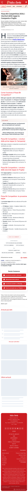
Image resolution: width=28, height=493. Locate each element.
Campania (18, 252)
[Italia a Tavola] (14, 2)
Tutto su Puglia (20, 245)
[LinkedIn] (10, 428)
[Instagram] (13, 428)
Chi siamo (4, 460)
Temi (3, 455)
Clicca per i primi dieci (14, 341)
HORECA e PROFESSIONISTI (14, 441)
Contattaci (4, 462)
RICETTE (14, 443)
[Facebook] (6, 428)
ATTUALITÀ (9, 6)
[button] (26, 2)
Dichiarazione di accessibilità (22, 461)
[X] (8, 428)
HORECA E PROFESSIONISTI (13, 260)
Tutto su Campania (9, 245)
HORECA (3, 6)
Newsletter (4, 459)
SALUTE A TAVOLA (14, 445)
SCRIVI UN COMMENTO (14, 236)
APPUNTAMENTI (19, 6)
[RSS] (22, 428)
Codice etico (23, 457)
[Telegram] (15, 428)
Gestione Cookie (22, 455)
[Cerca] (26, 6)
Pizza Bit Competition (14, 250)
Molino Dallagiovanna (7, 252)
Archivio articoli (5, 453)
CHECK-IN (14, 439)
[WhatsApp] (20, 428)
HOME (2, 260)
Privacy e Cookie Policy (21, 453)
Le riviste (4, 457)
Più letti (3, 464)
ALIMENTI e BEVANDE (14, 447)
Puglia (24, 252)
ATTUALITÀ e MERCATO (14, 434)
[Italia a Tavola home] (14, 415)
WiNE (14, 6)
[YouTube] (18, 428)
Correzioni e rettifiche (21, 459)
